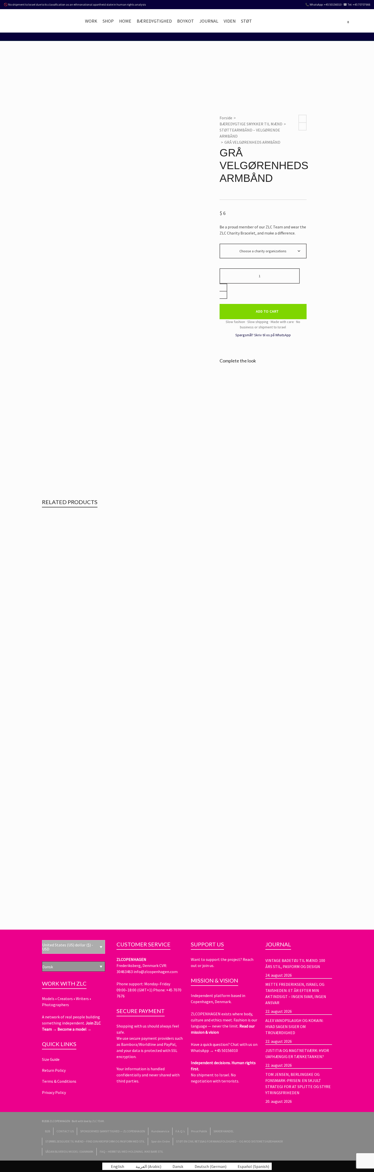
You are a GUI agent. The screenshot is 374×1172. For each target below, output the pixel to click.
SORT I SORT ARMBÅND (71, 804)
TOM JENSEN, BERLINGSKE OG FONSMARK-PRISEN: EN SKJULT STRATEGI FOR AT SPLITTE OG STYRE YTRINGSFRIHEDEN (298, 1083)
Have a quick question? (211, 1044)
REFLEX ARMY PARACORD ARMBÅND (86, 600)
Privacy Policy (54, 1092)
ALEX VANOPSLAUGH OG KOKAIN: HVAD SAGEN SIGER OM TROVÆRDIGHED (294, 1026)
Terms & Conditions (59, 1081)
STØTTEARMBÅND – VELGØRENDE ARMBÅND (250, 133)
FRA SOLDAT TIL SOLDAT (117, 606)
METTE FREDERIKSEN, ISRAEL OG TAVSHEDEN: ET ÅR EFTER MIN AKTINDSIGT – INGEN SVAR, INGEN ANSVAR (295, 993)
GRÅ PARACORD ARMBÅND (75, 702)
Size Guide (51, 1059)
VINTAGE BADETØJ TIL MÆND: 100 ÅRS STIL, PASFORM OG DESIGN (295, 963)
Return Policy (54, 1070)
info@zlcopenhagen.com (156, 971)
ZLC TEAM (98, 1121)
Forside (226, 117)
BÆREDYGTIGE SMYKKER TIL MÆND (251, 123)
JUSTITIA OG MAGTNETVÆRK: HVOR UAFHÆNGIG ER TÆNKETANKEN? (297, 1053)
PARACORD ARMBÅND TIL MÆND (160, 606)
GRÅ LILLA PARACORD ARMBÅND (82, 906)
